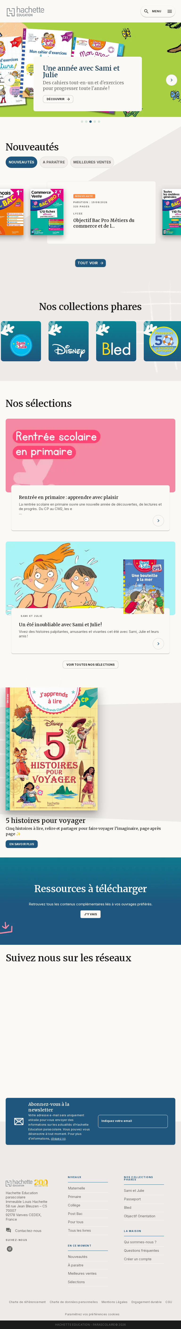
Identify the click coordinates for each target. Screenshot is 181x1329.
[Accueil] (25, 11)
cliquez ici (58, 1139)
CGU (168, 1302)
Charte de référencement (27, 1302)
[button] (82, 121)
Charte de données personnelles (74, 1302)
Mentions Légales (115, 1302)
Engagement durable (147, 1302)
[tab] (21, 162)
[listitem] (10, 1249)
